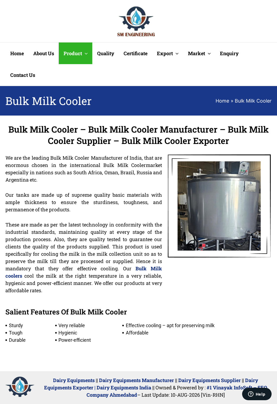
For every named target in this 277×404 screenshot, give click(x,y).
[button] (85, 53)
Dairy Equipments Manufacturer (136, 380)
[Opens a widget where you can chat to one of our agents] (257, 394)
